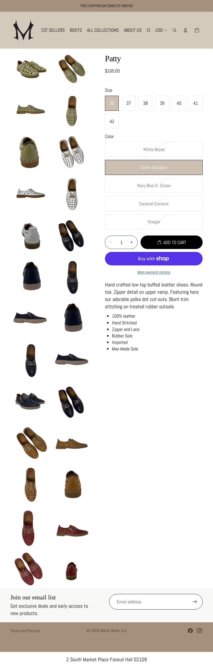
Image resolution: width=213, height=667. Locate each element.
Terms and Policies (25, 630)
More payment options (153, 272)
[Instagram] (199, 630)
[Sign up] (194, 601)
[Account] (185, 30)
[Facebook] (190, 630)
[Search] (174, 30)
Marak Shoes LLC (113, 630)
